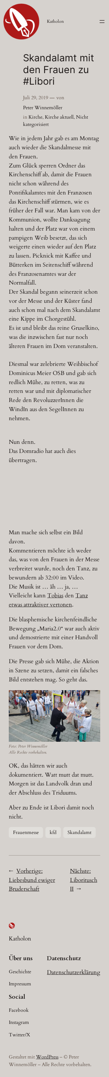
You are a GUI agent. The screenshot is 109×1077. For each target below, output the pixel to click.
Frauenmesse (26, 832)
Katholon (55, 21)
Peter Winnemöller (42, 107)
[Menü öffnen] (102, 21)
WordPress (47, 1057)
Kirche (35, 117)
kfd (53, 832)
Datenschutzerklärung (73, 972)
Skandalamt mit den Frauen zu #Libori (58, 69)
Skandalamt (79, 832)
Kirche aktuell (59, 117)
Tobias (55, 595)
